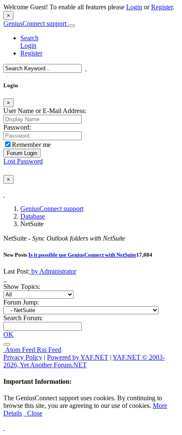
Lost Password (23, 161)
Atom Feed (19, 349)
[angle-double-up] (4, 427)
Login (134, 7)
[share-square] (6, 279)
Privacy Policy (22, 357)
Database (32, 216)
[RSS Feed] (6, 344)
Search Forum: (23, 317)
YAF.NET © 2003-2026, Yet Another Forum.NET (84, 361)
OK (8, 334)
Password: (17, 127)
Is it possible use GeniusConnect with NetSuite (82, 255)
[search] (86, 68)
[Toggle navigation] (71, 26)
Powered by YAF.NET (77, 357)
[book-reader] (4, 279)
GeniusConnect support (35, 23)
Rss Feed (48, 349)
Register (162, 7)
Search (29, 38)
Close (33, 413)
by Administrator (53, 271)
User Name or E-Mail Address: (44, 110)
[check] (4, 194)
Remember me (31, 144)
